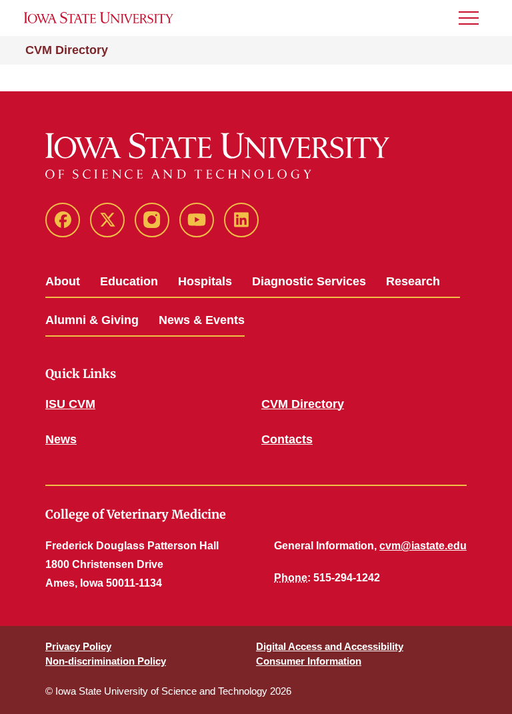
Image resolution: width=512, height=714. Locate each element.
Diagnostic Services (309, 281)
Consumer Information (308, 661)
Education (129, 281)
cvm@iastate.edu (423, 545)
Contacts (287, 439)
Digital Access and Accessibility (329, 646)
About (62, 281)
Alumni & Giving (92, 320)
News (61, 439)
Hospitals (205, 281)
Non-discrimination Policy (105, 661)
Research (413, 281)
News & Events (202, 320)
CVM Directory (66, 50)
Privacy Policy (78, 646)
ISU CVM (70, 404)
